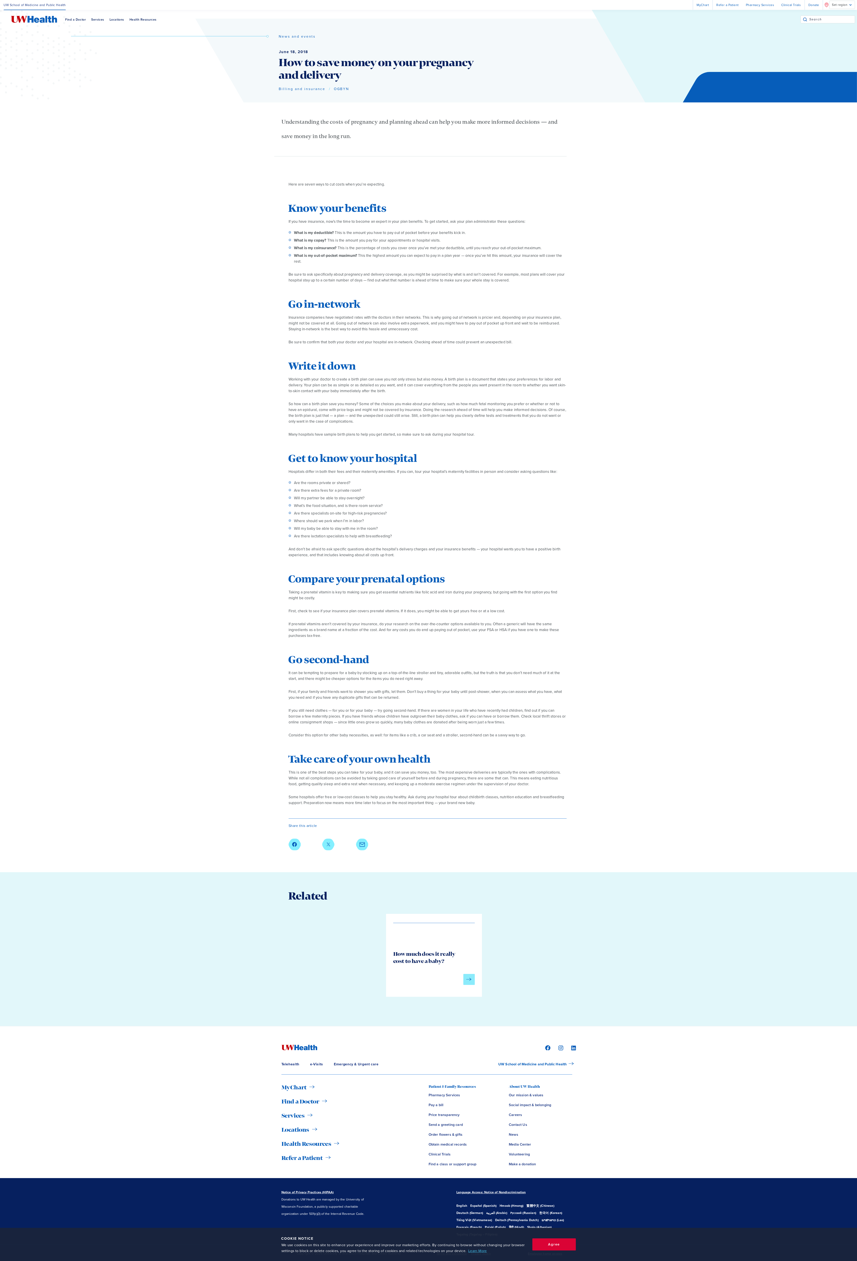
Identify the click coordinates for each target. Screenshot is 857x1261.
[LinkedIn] (571, 1047)
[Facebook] (547, 1047)
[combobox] (832, 19)
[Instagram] (560, 1047)
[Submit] (805, 19)
